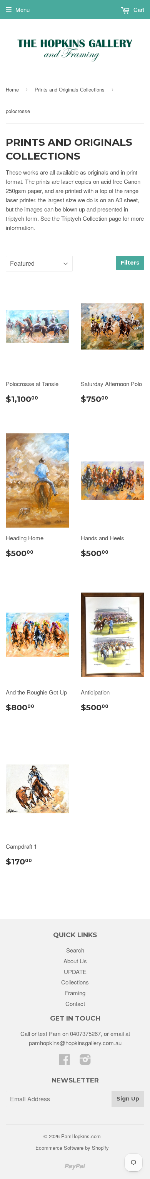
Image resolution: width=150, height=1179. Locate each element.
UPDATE (75, 972)
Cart (138, 9)
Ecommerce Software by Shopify (72, 1147)
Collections (75, 982)
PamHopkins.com (81, 1136)
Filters (130, 262)
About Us (75, 961)
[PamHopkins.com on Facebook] (64, 1061)
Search (75, 950)
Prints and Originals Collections (70, 89)
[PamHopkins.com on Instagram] (85, 1061)
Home (12, 89)
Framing (75, 993)
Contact (75, 1003)
